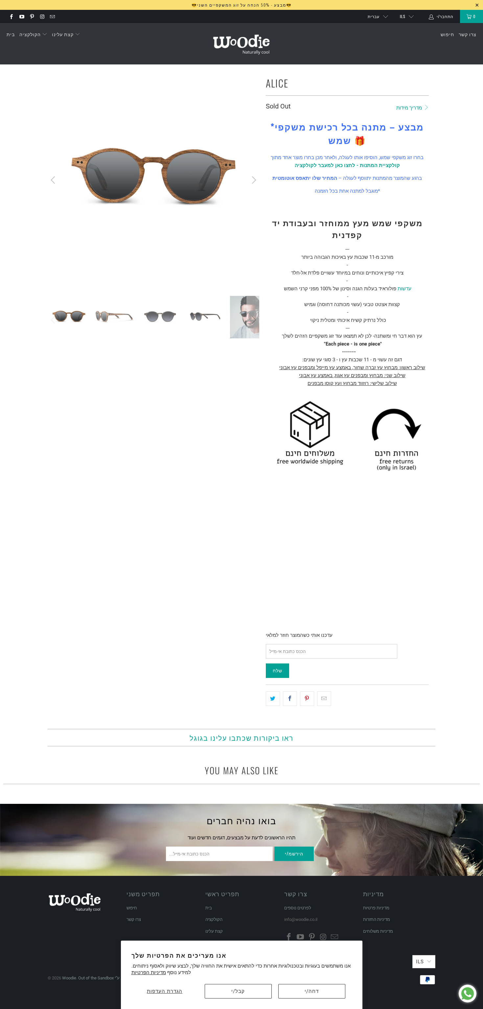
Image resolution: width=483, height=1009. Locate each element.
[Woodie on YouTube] (21, 16)
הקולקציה (30, 34)
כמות (270, 571)
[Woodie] (241, 43)
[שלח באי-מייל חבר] (324, 698)
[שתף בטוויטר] (273, 698)
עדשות (404, 289)
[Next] (253, 180)
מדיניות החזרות (376, 919)
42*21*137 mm (283, 552)
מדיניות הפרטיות (148, 972)
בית (11, 34)
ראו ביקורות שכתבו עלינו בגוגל (241, 738)
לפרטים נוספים (297, 907)
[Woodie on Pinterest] (31, 16)
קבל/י (238, 991)
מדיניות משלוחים (378, 931)
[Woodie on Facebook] (11, 16)
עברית (374, 16)
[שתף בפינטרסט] (307, 698)
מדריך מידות (409, 108)
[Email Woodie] (52, 16)
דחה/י (312, 991)
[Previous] (53, 180)
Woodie (69, 977)
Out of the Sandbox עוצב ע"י (103, 977)
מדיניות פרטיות (376, 907)
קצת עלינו (63, 34)
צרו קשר (467, 34)
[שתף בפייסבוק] (290, 698)
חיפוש (447, 34)
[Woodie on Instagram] (42, 16)
